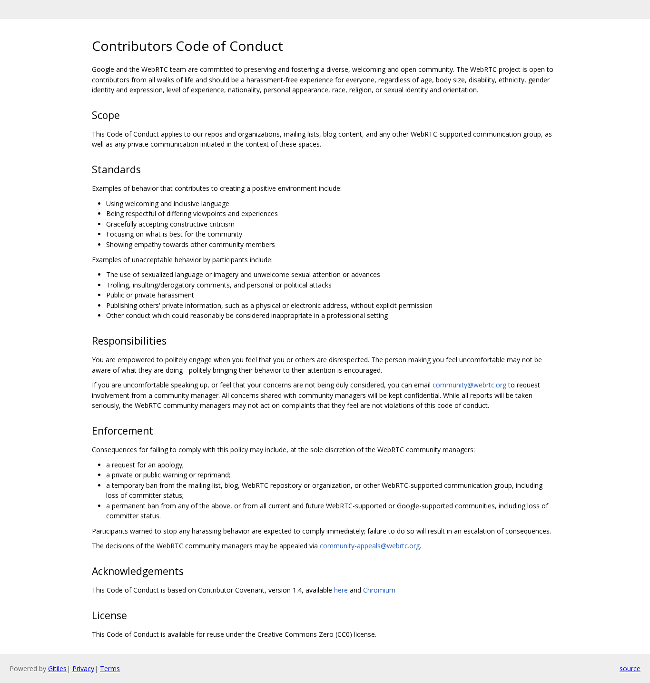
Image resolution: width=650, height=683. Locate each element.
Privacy (83, 668)
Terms (110, 668)
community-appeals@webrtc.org (370, 545)
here (341, 589)
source (630, 668)
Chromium (379, 589)
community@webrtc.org (469, 384)
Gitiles (57, 668)
